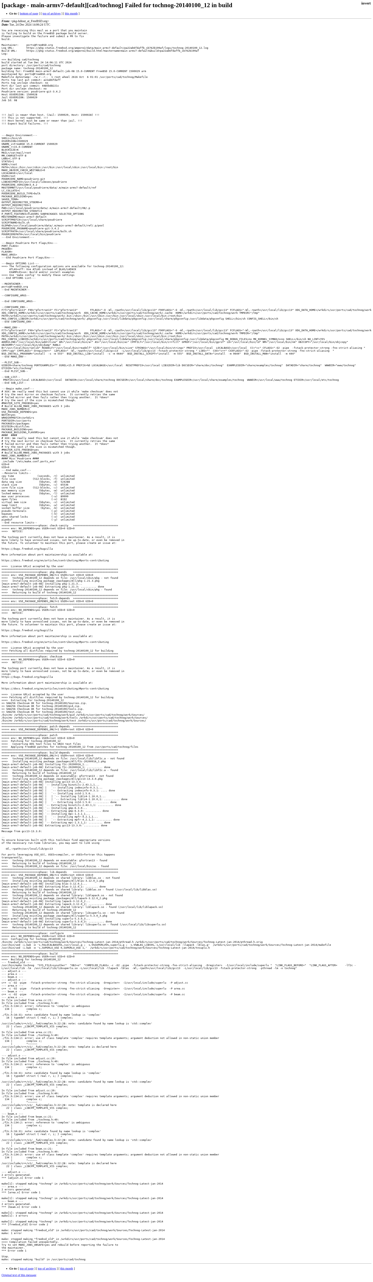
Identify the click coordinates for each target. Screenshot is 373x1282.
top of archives (52, 13)
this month (71, 13)
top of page (27, 1268)
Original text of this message (19, 1275)
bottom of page (29, 13)
